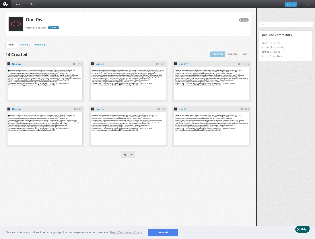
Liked (245, 54)
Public (11, 44)
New (18, 4)
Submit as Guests (271, 43)
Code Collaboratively (273, 47)
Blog (32, 4)
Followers (25, 44)
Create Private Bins (272, 56)
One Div (16, 64)
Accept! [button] (163, 232)
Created (217, 54)
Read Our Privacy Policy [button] (126, 232)
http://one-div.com (36, 27)
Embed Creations (271, 51)
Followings (41, 44)
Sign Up (291, 4)
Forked (232, 54)
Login (307, 4)
